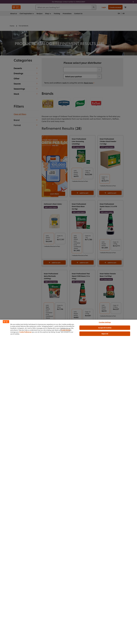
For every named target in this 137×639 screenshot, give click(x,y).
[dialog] (68, 479)
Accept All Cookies (104, 328)
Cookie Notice (65, 330)
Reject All (105, 334)
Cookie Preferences (25, 332)
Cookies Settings (105, 322)
